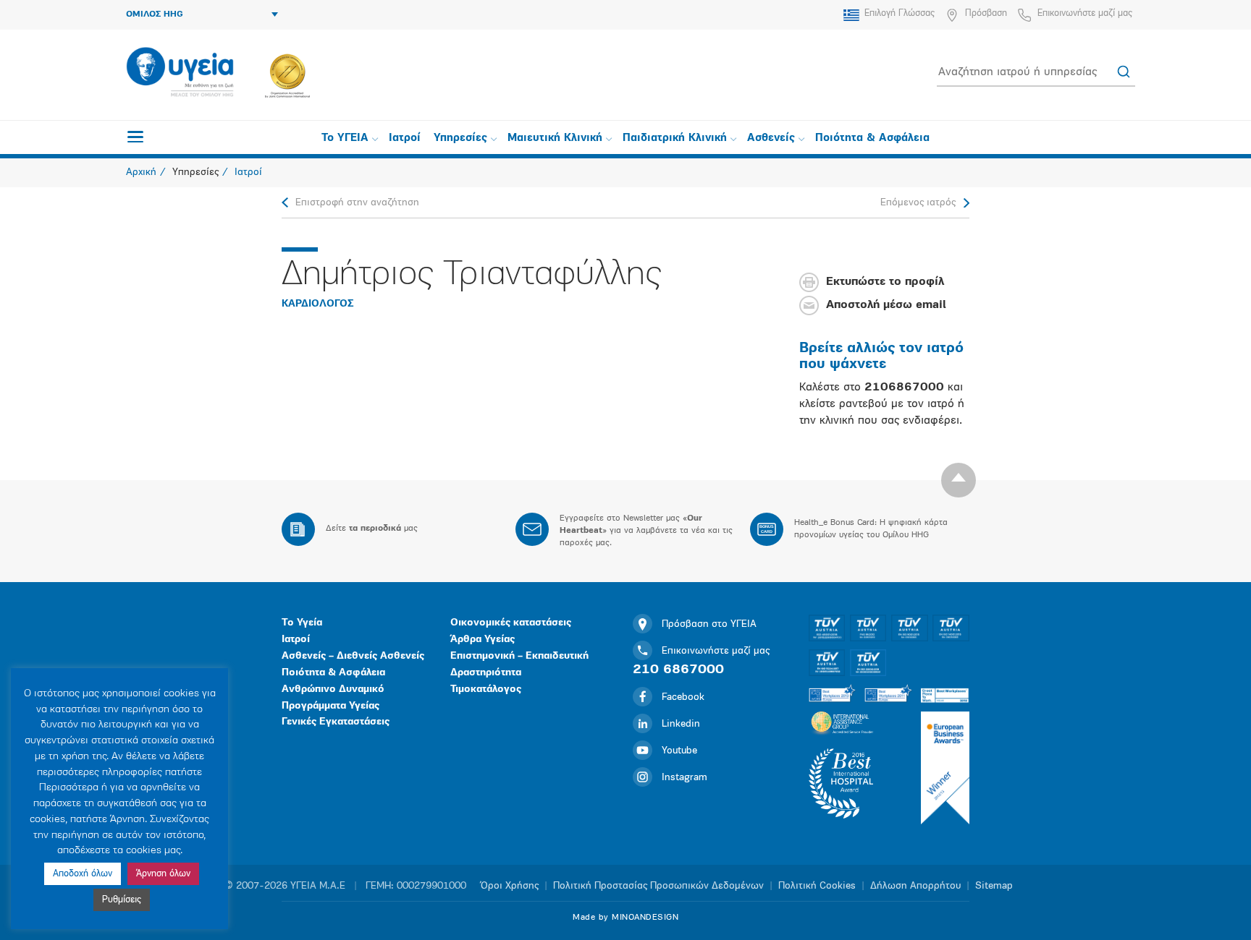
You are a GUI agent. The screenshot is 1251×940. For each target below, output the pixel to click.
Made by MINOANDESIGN (625, 917)
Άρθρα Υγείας (482, 639)
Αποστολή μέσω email (886, 306)
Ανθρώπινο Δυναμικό (333, 689)
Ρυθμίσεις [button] (121, 900)
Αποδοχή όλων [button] (82, 874)
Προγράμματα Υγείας (330, 706)
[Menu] (135, 137)
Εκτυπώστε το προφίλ (885, 283)
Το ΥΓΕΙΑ (344, 138)
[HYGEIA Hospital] (180, 73)
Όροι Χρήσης (510, 886)
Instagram (684, 777)
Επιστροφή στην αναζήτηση (357, 202)
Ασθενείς (771, 138)
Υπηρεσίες (460, 138)
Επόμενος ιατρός (918, 202)
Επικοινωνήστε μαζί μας (1084, 13)
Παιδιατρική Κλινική (675, 138)
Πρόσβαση (986, 13)
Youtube (679, 750)
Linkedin (681, 724)
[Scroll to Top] (958, 480)
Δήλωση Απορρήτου (915, 886)
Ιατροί (405, 138)
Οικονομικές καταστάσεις (510, 623)
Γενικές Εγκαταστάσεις (335, 722)
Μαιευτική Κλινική (554, 138)
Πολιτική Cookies (817, 886)
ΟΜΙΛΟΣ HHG (154, 14)
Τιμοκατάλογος (485, 689)
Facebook (683, 697)
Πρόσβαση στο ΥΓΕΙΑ (709, 624)
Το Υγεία (302, 623)
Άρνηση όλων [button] (163, 874)
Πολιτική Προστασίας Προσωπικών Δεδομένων (658, 886)
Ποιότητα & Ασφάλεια (872, 138)
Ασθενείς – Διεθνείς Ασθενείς (353, 656)
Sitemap (994, 886)
